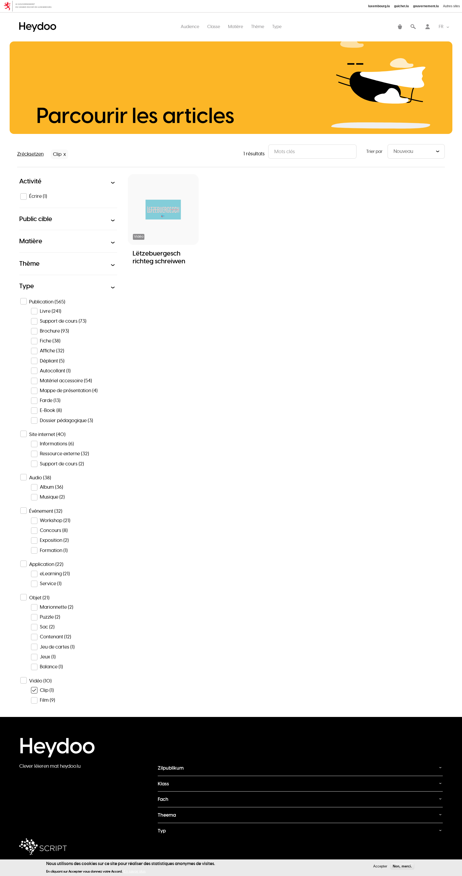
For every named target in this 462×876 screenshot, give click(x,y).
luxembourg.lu (379, 6)
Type (277, 26)
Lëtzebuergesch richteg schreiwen (159, 257)
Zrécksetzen (30, 154)
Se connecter (427, 27)
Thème (257, 26)
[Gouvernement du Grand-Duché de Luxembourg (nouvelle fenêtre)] (29, 6)
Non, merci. (402, 866)
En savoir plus (135, 871)
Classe (213, 26)
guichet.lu (401, 6)
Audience (190, 26)
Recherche (413, 27)
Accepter (380, 866)
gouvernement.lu (426, 6)
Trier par (374, 151)
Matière (235, 26)
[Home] (39, 21)
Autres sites (451, 6)
